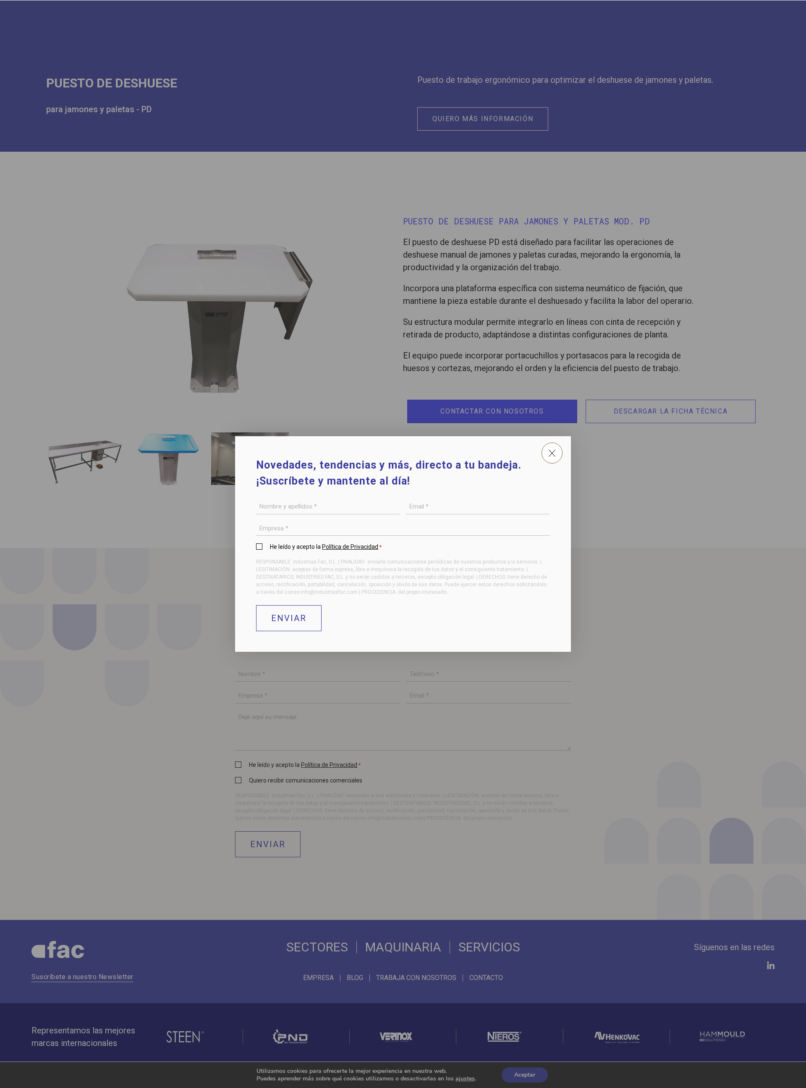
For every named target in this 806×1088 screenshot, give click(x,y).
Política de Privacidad (350, 546)
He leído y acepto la (326, 546)
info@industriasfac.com (329, 592)
